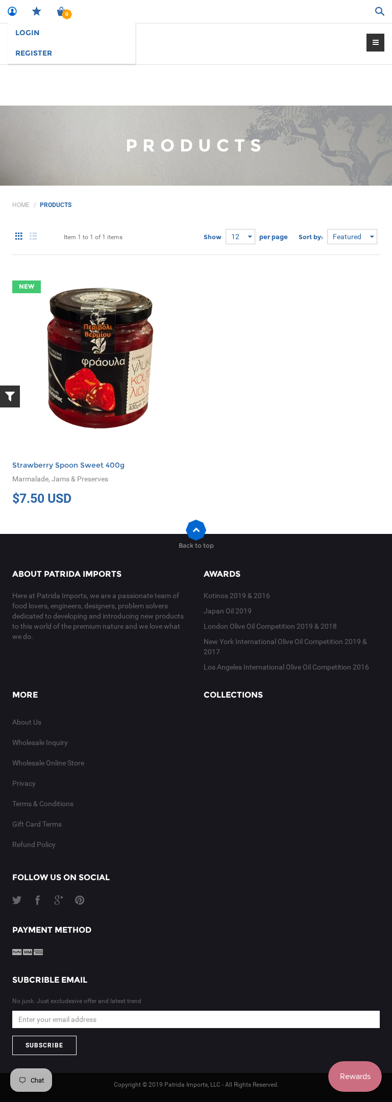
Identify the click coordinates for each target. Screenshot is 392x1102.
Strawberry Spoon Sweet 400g (68, 465)
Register (33, 53)
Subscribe (44, 1045)
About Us (26, 722)
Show (213, 237)
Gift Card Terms (37, 824)
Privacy (24, 783)
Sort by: (311, 237)
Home (21, 205)
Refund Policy (34, 844)
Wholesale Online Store (48, 763)
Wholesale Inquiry (40, 742)
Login (27, 32)
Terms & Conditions (43, 804)
